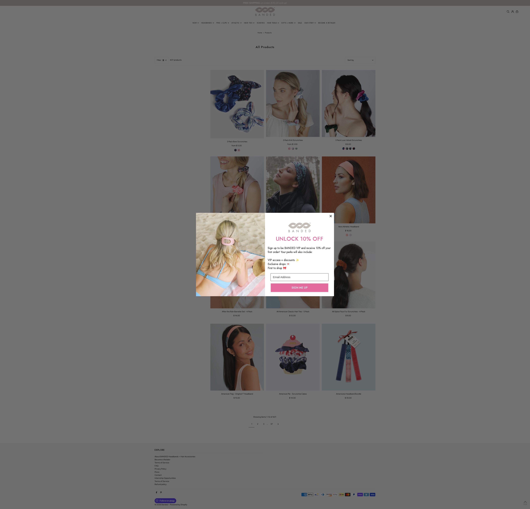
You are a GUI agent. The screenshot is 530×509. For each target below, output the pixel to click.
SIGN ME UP (300, 288)
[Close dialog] (330, 216)
